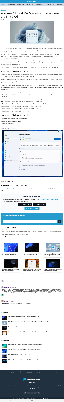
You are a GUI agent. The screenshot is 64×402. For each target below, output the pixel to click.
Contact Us (23, 398)
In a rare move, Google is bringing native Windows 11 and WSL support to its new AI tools (23, 316)
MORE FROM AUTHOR (16, 240)
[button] (62, 1)
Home (2, 8)
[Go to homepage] (10, 400)
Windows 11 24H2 (51, 4)
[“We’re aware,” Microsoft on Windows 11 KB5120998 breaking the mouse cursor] (11, 247)
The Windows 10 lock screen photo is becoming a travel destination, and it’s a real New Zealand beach (26, 359)
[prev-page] (2, 276)
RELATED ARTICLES (5, 240)
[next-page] (4, 276)
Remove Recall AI (11, 4)
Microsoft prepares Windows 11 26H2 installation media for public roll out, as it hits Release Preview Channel (32, 270)
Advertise (18, 398)
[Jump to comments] (32, 400)
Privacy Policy (39, 398)
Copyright (27, 398)
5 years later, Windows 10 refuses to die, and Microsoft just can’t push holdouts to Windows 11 (24, 349)
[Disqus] (32, 295)
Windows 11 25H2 (30, 4)
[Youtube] (39, 393)
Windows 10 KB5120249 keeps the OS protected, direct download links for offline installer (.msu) (25, 344)
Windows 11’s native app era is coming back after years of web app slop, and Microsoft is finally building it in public (53, 254)
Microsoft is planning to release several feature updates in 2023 (16, 188)
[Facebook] (25, 393)
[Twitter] (3, 236)
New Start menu (20, 4)
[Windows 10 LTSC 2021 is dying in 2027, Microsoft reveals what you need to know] (4, 356)
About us (13, 398)
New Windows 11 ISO (40, 4)
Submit (59, 221)
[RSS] (32, 393)
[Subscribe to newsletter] (53, 400)
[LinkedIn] (6, 236)
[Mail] (28, 393)
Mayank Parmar (5, 19)
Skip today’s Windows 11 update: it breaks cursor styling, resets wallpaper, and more (23, 326)
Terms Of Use (33, 398)
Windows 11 (4, 9)
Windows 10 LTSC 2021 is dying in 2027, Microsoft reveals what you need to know (22, 354)
